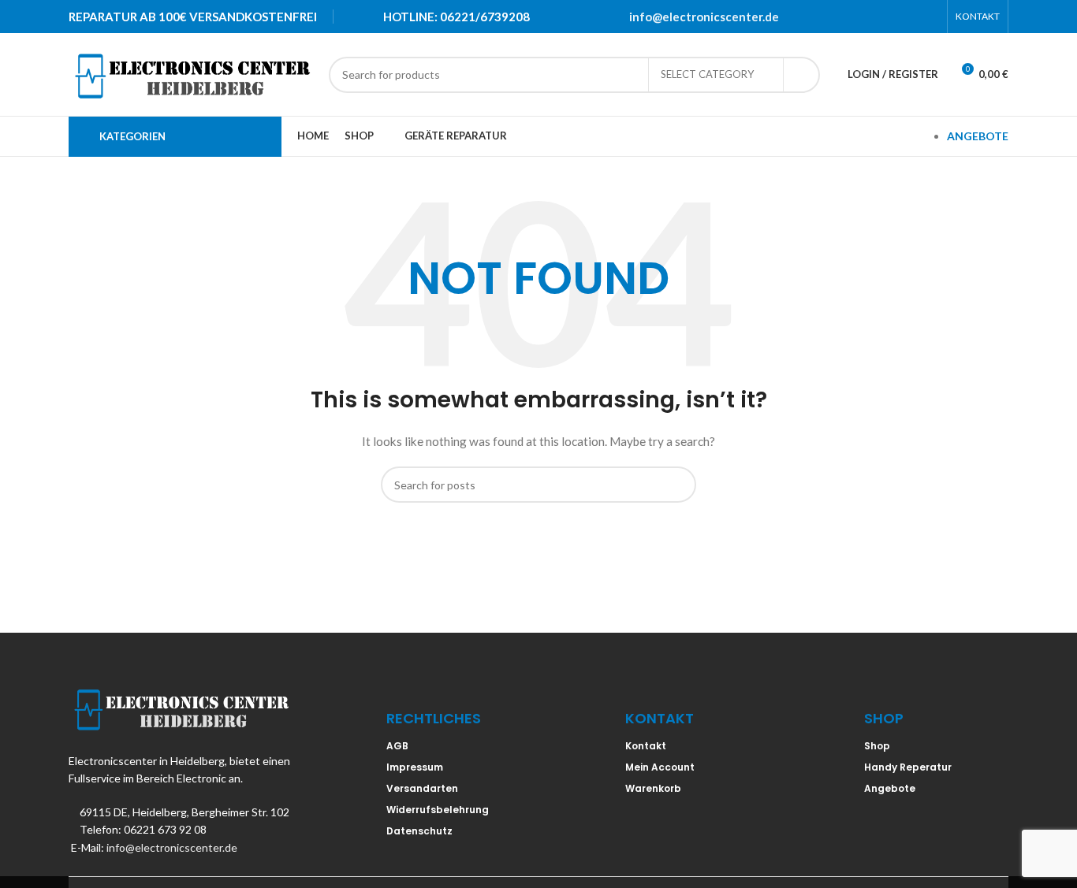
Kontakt (645, 745)
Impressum (414, 767)
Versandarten (422, 788)
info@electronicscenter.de (704, 16)
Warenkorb (653, 788)
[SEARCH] (802, 75)
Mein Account (660, 767)
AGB (397, 745)
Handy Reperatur (908, 767)
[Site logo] (191, 73)
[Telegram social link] (929, 16)
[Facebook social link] (847, 16)
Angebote (889, 788)
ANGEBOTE (977, 136)
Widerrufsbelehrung (437, 809)
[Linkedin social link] (908, 16)
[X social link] (867, 16)
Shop (877, 745)
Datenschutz (419, 831)
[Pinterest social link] (888, 16)
